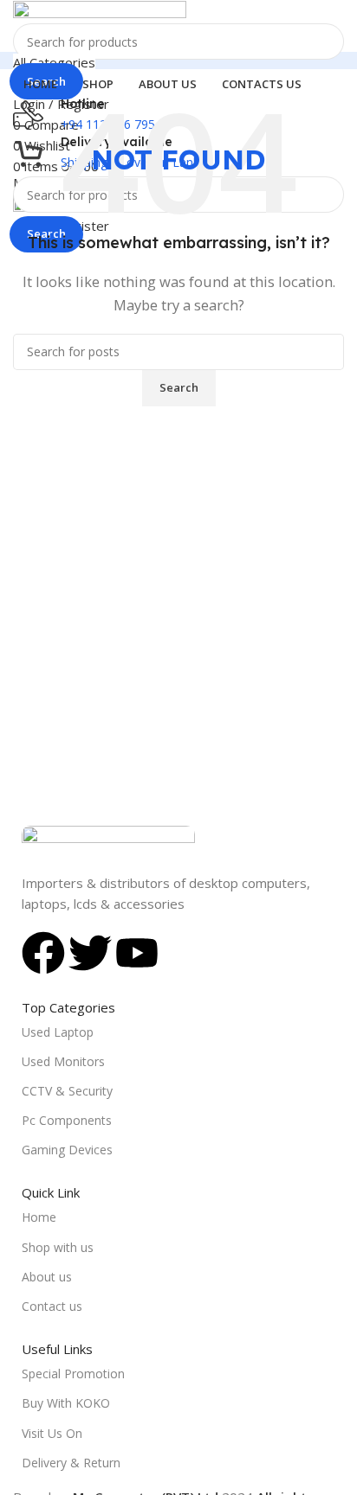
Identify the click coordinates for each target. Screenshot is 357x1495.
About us (47, 1276)
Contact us (52, 1306)
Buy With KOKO (66, 1403)
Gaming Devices (67, 1149)
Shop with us (58, 1247)
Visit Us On (52, 1433)
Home (39, 1217)
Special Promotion (73, 1373)
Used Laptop (58, 1032)
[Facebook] (43, 952)
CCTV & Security (67, 1091)
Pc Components (67, 1120)
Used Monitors (63, 1061)
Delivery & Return (71, 1462)
